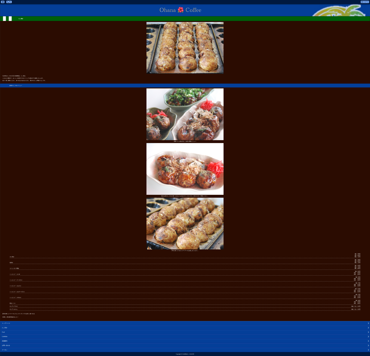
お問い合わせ (6, 345)
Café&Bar (4, 336)
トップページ (6, 323)
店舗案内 (4, 341)
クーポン (4, 350)
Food (3, 332)
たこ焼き (4, 327)
